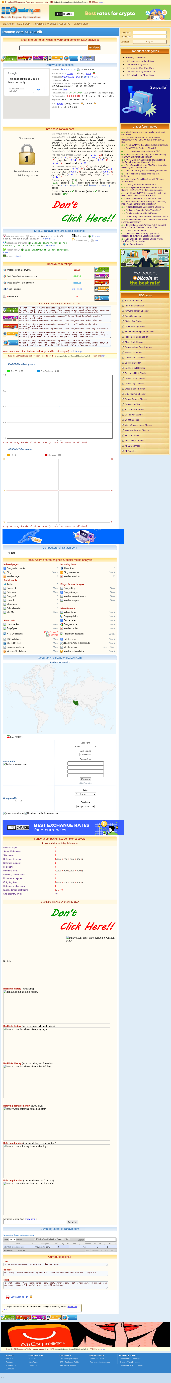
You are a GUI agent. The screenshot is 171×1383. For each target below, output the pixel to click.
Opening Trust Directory (130, 1362)
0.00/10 (77, 276)
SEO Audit (8, 23)
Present (97, 236)
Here (106, 647)
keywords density (99, 185)
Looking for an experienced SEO (140, 184)
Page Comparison (133, 316)
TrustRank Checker (133, 300)
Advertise (39, 23)
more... (102, 2)
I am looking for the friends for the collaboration (147, 216)
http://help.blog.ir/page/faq (14, 1247)
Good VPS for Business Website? (141, 148)
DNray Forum (81, 23)
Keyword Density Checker (136, 311)
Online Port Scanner (134, 415)
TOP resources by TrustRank (140, 61)
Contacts (9, 1362)
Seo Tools (33, 1365)
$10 (77, 270)
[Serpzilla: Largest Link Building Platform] (63, 543)
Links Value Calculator (135, 358)
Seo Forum (33, 1362)
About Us (9, 1359)
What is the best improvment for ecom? (143, 198)
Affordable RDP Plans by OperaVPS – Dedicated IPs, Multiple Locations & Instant (140, 234)
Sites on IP (89, 77)
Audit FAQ (64, 23)
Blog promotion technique (100, 1362)
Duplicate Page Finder (135, 326)
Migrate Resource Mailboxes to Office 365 (145, 207)
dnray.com (30, 1219)
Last (112, 1250)
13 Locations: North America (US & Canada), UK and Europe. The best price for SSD (143, 226)
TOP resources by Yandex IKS (140, 71)
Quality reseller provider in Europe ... (142, 213)
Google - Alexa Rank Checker (138, 347)
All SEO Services (132, 446)
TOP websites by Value (137, 64)
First (87, 1250)
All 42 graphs (85, 783)
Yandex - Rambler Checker (137, 430)
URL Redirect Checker (135, 394)
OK (38, 89)
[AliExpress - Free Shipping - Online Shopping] (85, 1346)
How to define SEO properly (131, 1365)
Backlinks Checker (133, 352)
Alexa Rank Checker (134, 342)
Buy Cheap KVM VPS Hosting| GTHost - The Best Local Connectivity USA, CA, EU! (143, 194)
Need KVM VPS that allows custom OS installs (147, 145)
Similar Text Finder (133, 321)
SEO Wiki (10, 1369)
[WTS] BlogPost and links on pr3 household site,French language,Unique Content (143, 161)
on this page (76, 351)
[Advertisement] (145, 479)
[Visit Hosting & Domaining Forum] (83, 225)
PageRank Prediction (134, 306)
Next (106, 1250)
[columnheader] (18, 1243)
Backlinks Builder (133, 363)
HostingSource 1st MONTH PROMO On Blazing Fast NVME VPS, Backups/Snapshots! (142, 189)
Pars (88, 73)
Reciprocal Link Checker (136, 373)
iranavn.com (68, 69)
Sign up (125, 41)
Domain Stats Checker (135, 378)
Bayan (60, 103)
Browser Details (132, 435)
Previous (95, 1250)
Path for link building (68, 1365)
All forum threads (135, 244)
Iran (70, 73)
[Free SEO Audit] (39, 1319)
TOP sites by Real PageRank (140, 68)
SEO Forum (23, 23)
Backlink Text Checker (135, 368)
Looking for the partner (136, 230)
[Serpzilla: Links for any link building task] (145, 122)
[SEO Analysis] (20, 19)
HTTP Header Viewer (134, 409)
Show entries (13, 1240)
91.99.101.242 (71, 77)
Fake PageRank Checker (136, 337)
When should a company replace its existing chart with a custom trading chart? (143, 155)
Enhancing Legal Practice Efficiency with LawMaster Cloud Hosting (142, 240)
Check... (8, 252)
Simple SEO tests (97, 1359)
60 (114, 576)
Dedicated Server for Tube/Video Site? (143, 210)
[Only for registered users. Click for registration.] (82, 103)
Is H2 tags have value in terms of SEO (143, 151)
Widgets (51, 23)
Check (55, 572)
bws (65, 89)
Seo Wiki (32, 1359)
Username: (127, 32)
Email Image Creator (134, 441)
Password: (126, 36)
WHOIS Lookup (132, 420)
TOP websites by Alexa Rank (140, 75)
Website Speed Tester (135, 389)
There (112, 647)
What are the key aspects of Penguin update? (146, 170)
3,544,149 (77, 289)
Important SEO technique (130, 1359)
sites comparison (71, 185)
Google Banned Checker (136, 399)
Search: (81, 1240)
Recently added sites (136, 57)
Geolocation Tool (132, 404)
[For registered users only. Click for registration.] (31, 1297)
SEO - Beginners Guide (69, 1362)
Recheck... (48, 239)
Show (55, 588)
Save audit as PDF (20, 1297)
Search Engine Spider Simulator (139, 332)
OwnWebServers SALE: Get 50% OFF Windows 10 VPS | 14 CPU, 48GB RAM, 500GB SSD (142, 139)
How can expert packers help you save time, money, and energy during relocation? (143, 202)
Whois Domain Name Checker (138, 425)
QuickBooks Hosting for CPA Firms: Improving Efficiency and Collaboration (144, 166)
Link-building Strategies (69, 1359)
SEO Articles (130, 451)
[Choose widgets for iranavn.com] (87, 60)
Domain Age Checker (134, 383)
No (96, 240)
